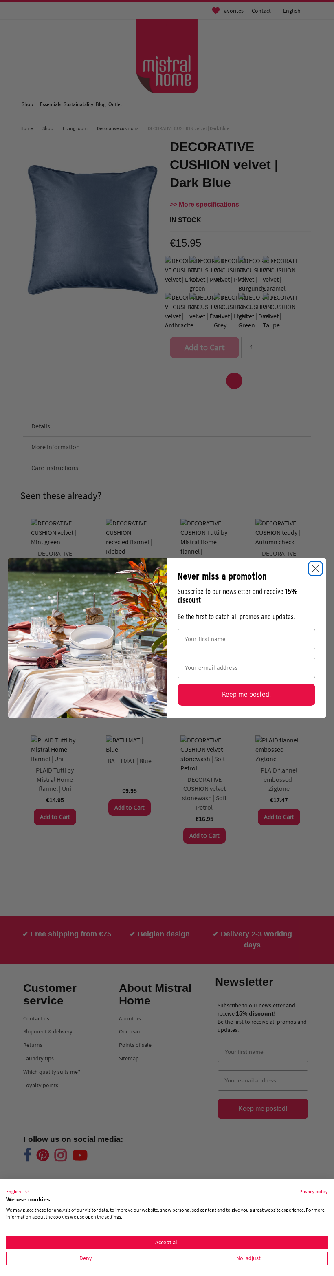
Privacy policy (313, 1191)
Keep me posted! (246, 694)
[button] (17, 1191)
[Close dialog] (315, 568)
